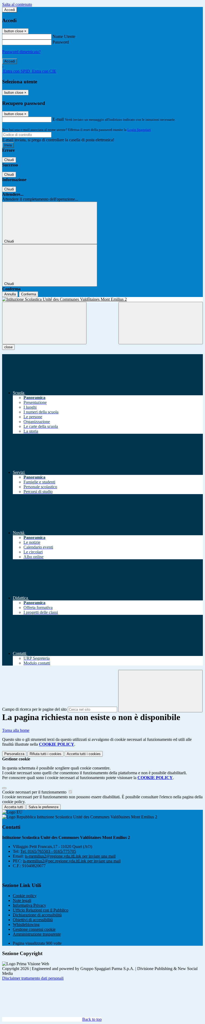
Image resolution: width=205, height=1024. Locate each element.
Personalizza (14, 754)
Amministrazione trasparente (37, 934)
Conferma (28, 294)
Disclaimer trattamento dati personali (33, 978)
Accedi (9, 10)
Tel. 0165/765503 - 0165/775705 (48, 851)
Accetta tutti (84, 754)
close (8, 347)
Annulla (10, 294)
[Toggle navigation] (44, 323)
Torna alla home (15, 730)
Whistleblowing (26, 924)
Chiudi (9, 160)
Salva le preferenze (43, 807)
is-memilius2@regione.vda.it (70, 856)
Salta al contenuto (17, 4)
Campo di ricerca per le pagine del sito (34, 709)
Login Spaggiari (139, 130)
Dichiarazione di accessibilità (37, 915)
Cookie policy (25, 895)
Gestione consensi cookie (34, 929)
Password (61, 42)
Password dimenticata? (21, 51)
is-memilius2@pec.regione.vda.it (72, 861)
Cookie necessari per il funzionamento (35, 792)
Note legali (22, 900)
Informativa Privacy (29, 905)
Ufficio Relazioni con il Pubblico (40, 910)
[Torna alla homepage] (102, 299)
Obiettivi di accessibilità (33, 919)
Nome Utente (64, 36)
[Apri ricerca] (161, 323)
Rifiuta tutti (45, 754)
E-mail (58, 119)
